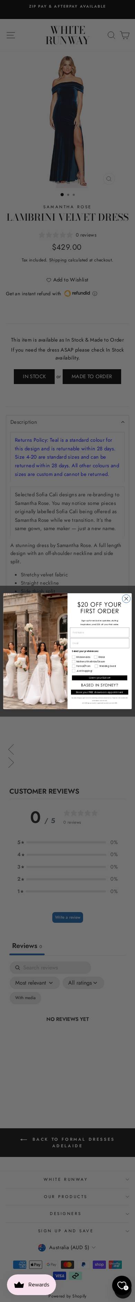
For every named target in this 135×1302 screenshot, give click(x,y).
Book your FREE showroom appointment (99, 692)
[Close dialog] (126, 598)
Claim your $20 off (99, 677)
